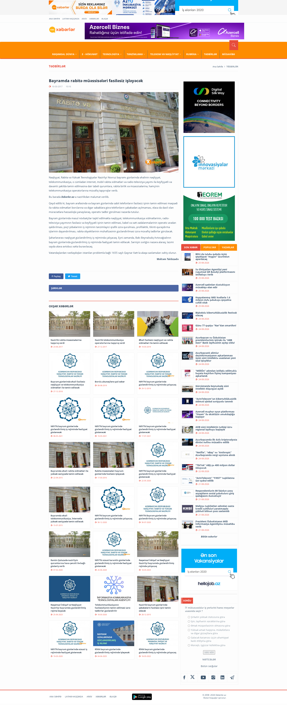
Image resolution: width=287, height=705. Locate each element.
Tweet (74, 276)
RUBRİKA (191, 54)
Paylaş (57, 276)
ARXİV (84, 18)
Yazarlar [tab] (228, 247)
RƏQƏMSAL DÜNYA (63, 54)
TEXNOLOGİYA (111, 54)
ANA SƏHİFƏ (54, 18)
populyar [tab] (209, 247)
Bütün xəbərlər (209, 536)
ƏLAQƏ (104, 18)
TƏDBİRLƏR (210, 54)
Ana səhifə (218, 66)
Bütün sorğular (209, 666)
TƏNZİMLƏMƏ (135, 54)
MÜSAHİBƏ (228, 54)
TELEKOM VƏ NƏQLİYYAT (164, 54)
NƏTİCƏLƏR (209, 659)
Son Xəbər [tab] (190, 247)
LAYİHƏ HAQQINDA (70, 18)
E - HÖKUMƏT (89, 54)
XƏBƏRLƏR (94, 18)
